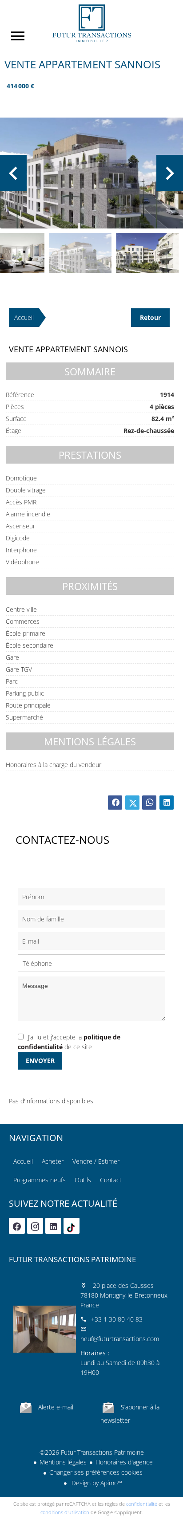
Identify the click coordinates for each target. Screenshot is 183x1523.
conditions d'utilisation (64, 1512)
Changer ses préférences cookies (96, 1472)
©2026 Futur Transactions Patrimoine (92, 1452)
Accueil (91, 23)
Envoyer (40, 1060)
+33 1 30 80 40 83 (117, 1319)
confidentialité (141, 1503)
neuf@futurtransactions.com (119, 1338)
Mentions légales (63, 1462)
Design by (96, 1483)
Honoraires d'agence (124, 1462)
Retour (150, 317)
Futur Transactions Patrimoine (72, 1259)
